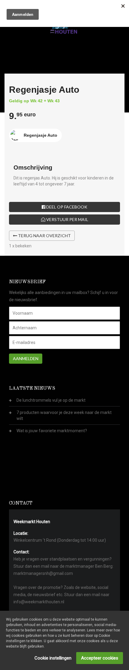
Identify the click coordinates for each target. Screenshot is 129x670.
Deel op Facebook (66, 206)
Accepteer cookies (99, 658)
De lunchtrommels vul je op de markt (51, 400)
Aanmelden (25, 358)
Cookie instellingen (52, 658)
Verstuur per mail (66, 219)
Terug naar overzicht (44, 235)
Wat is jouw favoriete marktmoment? (51, 430)
